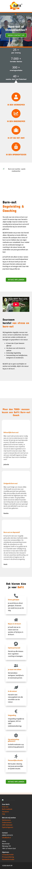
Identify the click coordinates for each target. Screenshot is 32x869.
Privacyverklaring (8, 857)
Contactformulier (8, 855)
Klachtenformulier (8, 859)
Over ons (5, 807)
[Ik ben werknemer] (16, 97)
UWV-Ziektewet (7, 825)
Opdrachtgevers (7, 827)
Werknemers (6, 820)
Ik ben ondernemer (16, 121)
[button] (15, 14)
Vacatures (5, 812)
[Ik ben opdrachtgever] (16, 146)
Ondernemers (7, 822)
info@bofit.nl (6, 838)
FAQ (3, 814)
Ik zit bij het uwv (16, 138)
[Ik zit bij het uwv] (16, 130)
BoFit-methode (7, 809)
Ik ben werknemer (16, 104)
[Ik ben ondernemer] (16, 113)
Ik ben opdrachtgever (16, 154)
